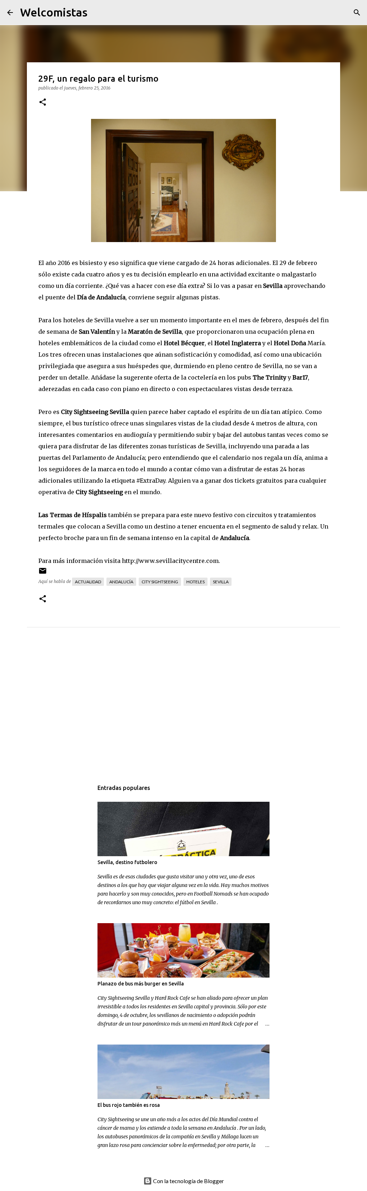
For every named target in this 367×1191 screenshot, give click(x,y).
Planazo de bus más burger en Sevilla (140, 984)
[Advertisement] (195, 711)
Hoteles (195, 581)
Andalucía (121, 581)
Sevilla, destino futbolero (127, 862)
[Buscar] (97, 12)
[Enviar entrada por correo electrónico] (42, 573)
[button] (42, 102)
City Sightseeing (160, 581)
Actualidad (88, 581)
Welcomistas (53, 12)
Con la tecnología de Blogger (188, 1180)
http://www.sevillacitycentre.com (170, 560)
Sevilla (221, 581)
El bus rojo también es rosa (128, 1105)
